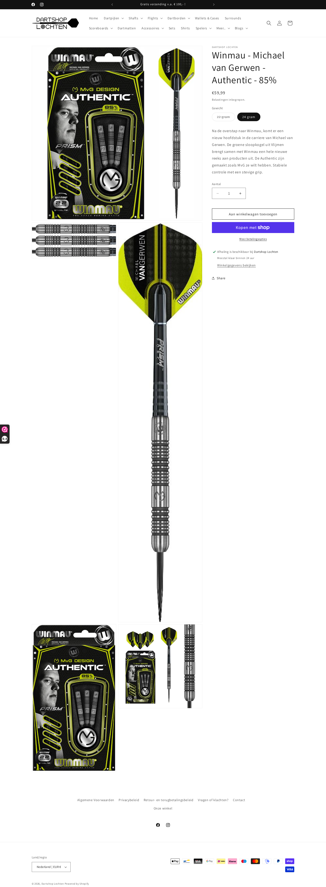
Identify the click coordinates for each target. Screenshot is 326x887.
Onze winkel (163, 808)
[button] (113, 18)
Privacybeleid (129, 800)
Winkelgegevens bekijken (236, 265)
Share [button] (221, 278)
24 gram (248, 117)
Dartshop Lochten (53, 883)
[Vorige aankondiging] (112, 4)
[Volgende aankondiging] (214, 4)
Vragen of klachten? (213, 800)
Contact (239, 800)
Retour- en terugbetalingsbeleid (169, 800)
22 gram (226, 117)
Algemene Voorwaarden (95, 800)
